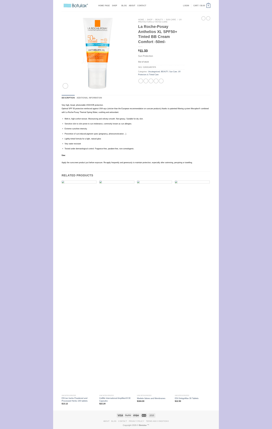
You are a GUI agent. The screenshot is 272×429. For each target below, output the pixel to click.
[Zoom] (65, 86)
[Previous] (62, 295)
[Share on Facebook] (140, 81)
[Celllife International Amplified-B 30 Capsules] (116, 287)
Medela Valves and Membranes (151, 398)
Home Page (104, 6)
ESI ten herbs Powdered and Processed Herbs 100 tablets (75, 399)
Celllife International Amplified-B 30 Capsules (114, 399)
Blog (124, 6)
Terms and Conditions (157, 421)
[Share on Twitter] (146, 81)
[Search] (95, 5)
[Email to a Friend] (151, 81)
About (132, 6)
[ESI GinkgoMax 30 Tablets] (192, 287)
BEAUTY (159, 20)
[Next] (209, 295)
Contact (141, 6)
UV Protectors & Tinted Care (160, 21)
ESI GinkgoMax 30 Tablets (186, 398)
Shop (114, 6)
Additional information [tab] (89, 98)
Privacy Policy (136, 421)
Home (141, 20)
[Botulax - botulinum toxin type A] (76, 6)
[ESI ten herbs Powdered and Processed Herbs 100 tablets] (79, 287)
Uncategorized (154, 72)
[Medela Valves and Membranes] (154, 287)
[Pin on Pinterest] (156, 81)
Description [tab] (68, 98)
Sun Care (171, 20)
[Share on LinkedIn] (161, 81)
